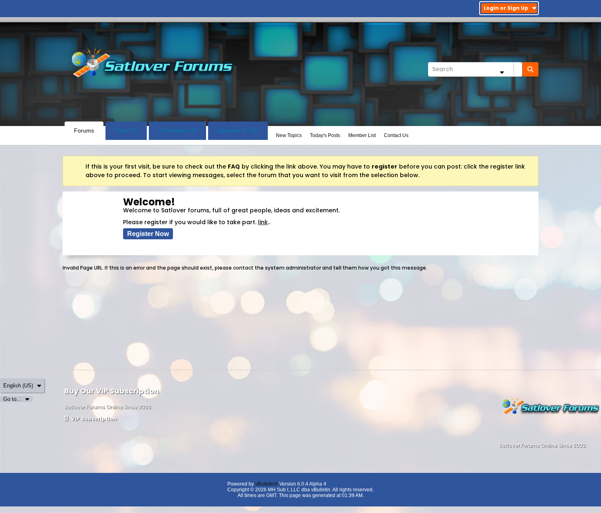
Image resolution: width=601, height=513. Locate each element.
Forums (84, 130)
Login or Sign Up (506, 7)
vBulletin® (266, 484)
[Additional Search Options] (501, 72)
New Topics (289, 135)
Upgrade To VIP (238, 130)
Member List (362, 135)
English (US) (18, 385)
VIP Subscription (93, 418)
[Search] (530, 69)
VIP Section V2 (177, 130)
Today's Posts (325, 135)
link (263, 222)
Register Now (148, 233)
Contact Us (396, 135)
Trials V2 (126, 130)
